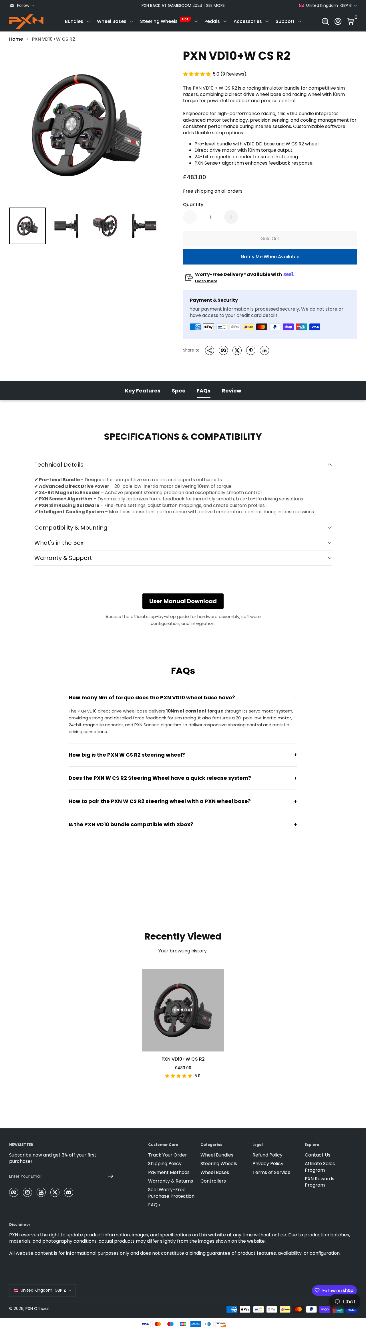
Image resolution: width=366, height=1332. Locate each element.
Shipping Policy (165, 1164)
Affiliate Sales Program (320, 1167)
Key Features (142, 390)
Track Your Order (167, 1155)
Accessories (248, 21)
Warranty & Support (63, 558)
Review (231, 390)
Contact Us (317, 1155)
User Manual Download (183, 601)
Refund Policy (267, 1155)
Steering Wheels (164, 21)
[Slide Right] (269, 5)
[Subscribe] (108, 1176)
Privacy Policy (267, 1164)
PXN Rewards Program (319, 1182)
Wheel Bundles (216, 1155)
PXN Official (37, 1308)
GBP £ (329, 5)
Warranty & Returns (170, 1181)
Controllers (213, 1181)
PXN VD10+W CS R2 (53, 39)
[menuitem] (172, 1155)
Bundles (74, 21)
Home (16, 39)
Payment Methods (169, 1172)
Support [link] (285, 21)
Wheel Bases (111, 21)
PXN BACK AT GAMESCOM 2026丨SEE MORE (183, 5)
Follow (23, 5)
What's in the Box (58, 543)
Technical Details (58, 465)
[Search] (325, 21)
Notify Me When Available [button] (270, 256)
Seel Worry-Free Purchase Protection (171, 1193)
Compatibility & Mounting (71, 528)
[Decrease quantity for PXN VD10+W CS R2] (190, 217)
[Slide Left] (96, 5)
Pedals (212, 21)
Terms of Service (271, 1172)
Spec (178, 390)
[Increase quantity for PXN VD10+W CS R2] (231, 217)
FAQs (203, 390)
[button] (325, 21)
